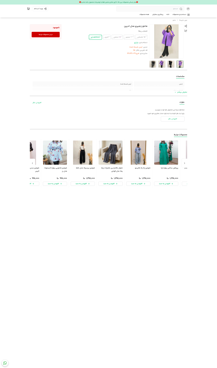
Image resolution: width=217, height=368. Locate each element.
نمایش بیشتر (182, 92)
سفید (128, 37)
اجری (107, 37)
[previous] (184, 163)
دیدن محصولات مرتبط (46, 34)
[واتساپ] (5, 363)
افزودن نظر (37, 102)
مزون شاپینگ (183, 20)
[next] (32, 163)
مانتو (174, 20)
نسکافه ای (95, 37)
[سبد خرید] (28, 8)
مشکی (140, 37)
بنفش (116, 37)
